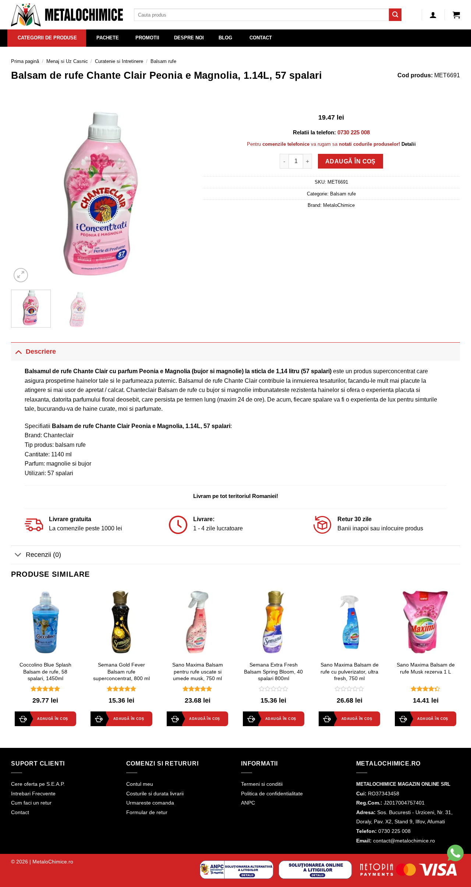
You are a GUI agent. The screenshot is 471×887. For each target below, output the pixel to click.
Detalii (408, 144)
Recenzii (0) (43, 554)
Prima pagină (25, 61)
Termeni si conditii (262, 784)
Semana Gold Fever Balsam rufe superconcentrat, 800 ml (121, 671)
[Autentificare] (433, 15)
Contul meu (139, 784)
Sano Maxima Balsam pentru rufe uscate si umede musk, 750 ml (197, 671)
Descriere (41, 351)
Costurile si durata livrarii (155, 793)
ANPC (248, 803)
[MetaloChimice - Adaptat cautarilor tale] (67, 14)
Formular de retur (146, 812)
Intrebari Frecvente (33, 793)
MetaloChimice (339, 205)
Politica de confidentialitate (272, 793)
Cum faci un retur (31, 803)
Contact (20, 812)
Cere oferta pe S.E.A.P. (38, 784)
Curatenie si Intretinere (119, 61)
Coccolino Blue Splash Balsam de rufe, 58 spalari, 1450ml (45, 671)
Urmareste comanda (150, 803)
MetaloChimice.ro (52, 862)
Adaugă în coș (350, 161)
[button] (456, 15)
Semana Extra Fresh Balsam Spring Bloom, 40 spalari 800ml (273, 671)
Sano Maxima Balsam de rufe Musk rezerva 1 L (426, 668)
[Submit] (395, 14)
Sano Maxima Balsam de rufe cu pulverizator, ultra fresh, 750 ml (350, 671)
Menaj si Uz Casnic (67, 61)
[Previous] (24, 194)
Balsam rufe (163, 61)
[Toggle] (18, 351)
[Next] (178, 194)
